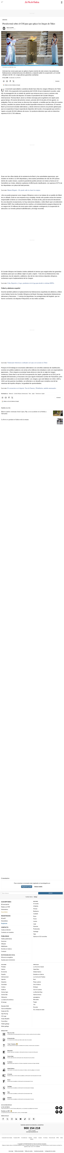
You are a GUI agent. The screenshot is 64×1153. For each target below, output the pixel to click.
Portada (3, 966)
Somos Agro (4, 992)
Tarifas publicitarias (6, 938)
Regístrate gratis (27, 886)
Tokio (30, 393)
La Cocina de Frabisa (39, 977)
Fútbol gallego (5, 1023)
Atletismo (11, 393)
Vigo (34, 934)
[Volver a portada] (32, 2)
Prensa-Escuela (52, 1137)
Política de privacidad (19, 1151)
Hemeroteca (4, 909)
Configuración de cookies (50, 1151)
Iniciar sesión (38, 886)
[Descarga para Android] (60, 1107)
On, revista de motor (38, 1009)
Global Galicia (37, 971)
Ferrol (35, 919)
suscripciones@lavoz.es (32, 1131)
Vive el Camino (37, 989)
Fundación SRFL (17, 1137)
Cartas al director (6, 930)
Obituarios (4, 997)
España (3, 974)
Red (34, 979)
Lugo (34, 924)
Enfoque (35, 987)
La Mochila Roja (37, 992)
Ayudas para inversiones (8, 960)
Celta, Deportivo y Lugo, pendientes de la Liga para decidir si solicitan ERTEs (30, 283)
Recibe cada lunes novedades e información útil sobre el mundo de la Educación (22, 1051)
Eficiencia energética (7, 957)
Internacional (4, 977)
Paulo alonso (10, 27)
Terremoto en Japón (40, 393)
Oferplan (3, 943)
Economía (4, 971)
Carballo (35, 913)
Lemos (35, 921)
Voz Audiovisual (24, 1137)
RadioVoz (30, 1137)
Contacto (3, 951)
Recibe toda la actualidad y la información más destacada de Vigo (19, 1092)
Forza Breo (4, 1021)
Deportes (3, 982)
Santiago (35, 931)
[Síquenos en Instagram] (12, 1119)
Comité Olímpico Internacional (21, 393)
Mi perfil (3, 918)
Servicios (3, 941)
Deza (34, 916)
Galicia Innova (37, 994)
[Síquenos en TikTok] (25, 1119)
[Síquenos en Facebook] (3, 1119)
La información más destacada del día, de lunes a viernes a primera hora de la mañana (23, 1033)
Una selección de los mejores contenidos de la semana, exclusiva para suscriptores (23, 1044)
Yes (34, 1004)
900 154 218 (32, 1128)
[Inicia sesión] (61, 2)
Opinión (3, 979)
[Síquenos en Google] (34, 1119)
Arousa (35, 908)
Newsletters (4, 921)
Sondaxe (35, 1137)
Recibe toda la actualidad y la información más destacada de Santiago (20, 1087)
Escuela (35, 1007)
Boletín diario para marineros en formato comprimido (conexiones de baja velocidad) (23, 1062)
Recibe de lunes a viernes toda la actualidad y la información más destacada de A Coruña (24, 1075)
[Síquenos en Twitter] (7, 1119)
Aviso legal (11, 1151)
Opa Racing (4, 1013)
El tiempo (3, 1002)
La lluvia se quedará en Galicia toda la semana (15, 419)
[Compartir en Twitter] (13, 81)
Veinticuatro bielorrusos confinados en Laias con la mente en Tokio (27, 363)
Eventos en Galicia (6, 949)
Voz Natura (45, 1137)
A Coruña (35, 903)
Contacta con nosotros (7, 932)
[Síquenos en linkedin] (16, 1119)
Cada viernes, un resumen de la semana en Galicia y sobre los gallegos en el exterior (23, 1069)
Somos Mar (4, 994)
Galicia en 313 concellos (40, 936)
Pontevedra (36, 929)
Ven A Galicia (37, 984)
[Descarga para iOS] (57, 1107)
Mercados (36, 999)
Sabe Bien (36, 969)
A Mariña (35, 906)
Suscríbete (4, 912)
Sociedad (4, 984)
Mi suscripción (5, 904)
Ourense (35, 926)
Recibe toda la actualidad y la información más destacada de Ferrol (20, 1080)
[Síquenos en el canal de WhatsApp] (29, 1119)
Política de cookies (29, 1151)
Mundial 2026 (5, 1006)
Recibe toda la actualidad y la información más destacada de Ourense (20, 1098)
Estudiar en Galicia (38, 974)
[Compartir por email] (7, 81)
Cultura (3, 987)
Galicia (3, 969)
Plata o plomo (37, 982)
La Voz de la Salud (38, 966)
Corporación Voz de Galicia (7, 1137)
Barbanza (36, 911)
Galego (35, 896)
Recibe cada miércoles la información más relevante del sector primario (20, 1057)
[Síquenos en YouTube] (20, 1119)
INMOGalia (4, 946)
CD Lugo (3, 1016)
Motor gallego (5, 1026)
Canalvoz (40, 1137)
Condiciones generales (38, 1151)
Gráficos (3, 989)
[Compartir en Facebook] (10, 81)
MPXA (57, 1137)
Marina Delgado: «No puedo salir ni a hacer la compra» (24, 190)
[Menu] (2, 2)
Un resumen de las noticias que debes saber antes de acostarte (19, 1039)
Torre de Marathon (6, 1008)
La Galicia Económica (7, 999)
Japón (33, 393)
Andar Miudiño (5, 1018)
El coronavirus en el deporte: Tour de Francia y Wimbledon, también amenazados (31, 388)
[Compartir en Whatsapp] (3, 81)
